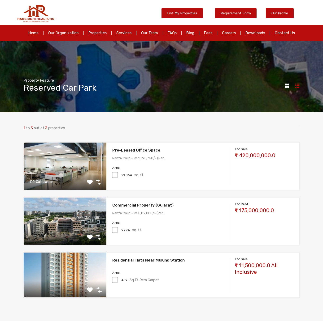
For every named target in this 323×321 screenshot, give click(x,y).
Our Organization (63, 33)
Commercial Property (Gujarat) (143, 205)
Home (33, 33)
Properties (97, 33)
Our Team (149, 33)
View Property (65, 180)
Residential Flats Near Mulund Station (148, 260)
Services (123, 33)
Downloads (255, 33)
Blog (190, 33)
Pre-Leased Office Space (136, 150)
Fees (208, 33)
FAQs (172, 33)
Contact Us (285, 33)
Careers (229, 33)
